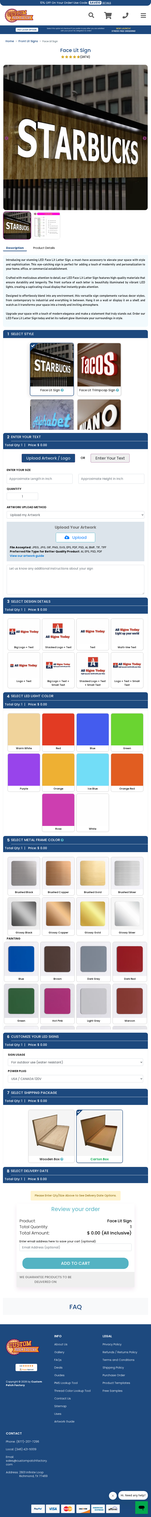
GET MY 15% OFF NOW (75, 808)
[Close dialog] (114, 702)
